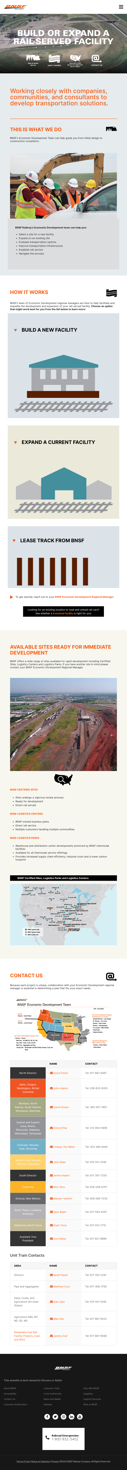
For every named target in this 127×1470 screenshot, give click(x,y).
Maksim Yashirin (62, 1198)
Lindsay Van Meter (64, 1146)
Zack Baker (59, 1211)
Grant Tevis (60, 1225)
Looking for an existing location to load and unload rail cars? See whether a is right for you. (63, 611)
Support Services (92, 1399)
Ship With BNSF (91, 1388)
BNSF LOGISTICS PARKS (24, 837)
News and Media (52, 1399)
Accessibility (10, 1393)
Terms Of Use (23, 1461)
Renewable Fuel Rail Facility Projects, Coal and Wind (27, 1336)
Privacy (55, 1461)
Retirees (48, 1404)
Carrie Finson (61, 1107)
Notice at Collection (40, 1461)
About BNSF (10, 1388)
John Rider (59, 1162)
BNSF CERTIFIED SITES (24, 789)
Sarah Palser (60, 1274)
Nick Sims (59, 1186)
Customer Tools (51, 1388)
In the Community (52, 1393)
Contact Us (9, 1399)
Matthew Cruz (61, 1286)
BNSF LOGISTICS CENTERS (26, 813)
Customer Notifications (15, 1404)
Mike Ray (58, 1318)
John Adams (60, 1088)
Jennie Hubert (61, 1175)
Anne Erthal (60, 1127)
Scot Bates (59, 1238)
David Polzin (60, 1073)
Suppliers (88, 1393)
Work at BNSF (90, 1404)
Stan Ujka (59, 1301)
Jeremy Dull (60, 1335)
